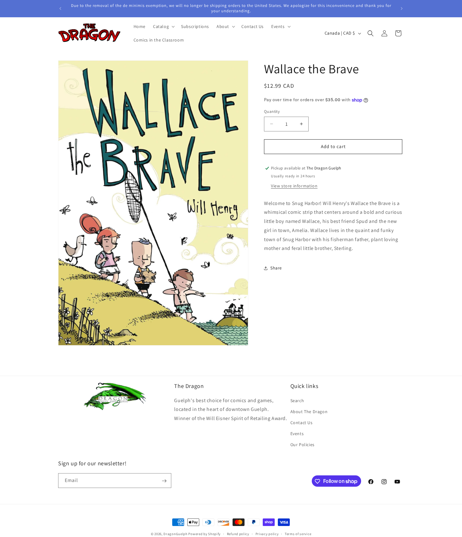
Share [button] (276, 268)
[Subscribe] (164, 480)
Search (297, 400)
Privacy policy (267, 533)
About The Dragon (309, 411)
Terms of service (298, 533)
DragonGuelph (175, 534)
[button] (163, 26)
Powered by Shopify (204, 534)
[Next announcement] (402, 8)
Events (297, 433)
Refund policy (238, 533)
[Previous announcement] (60, 8)
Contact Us (301, 422)
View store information (294, 186)
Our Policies (302, 444)
